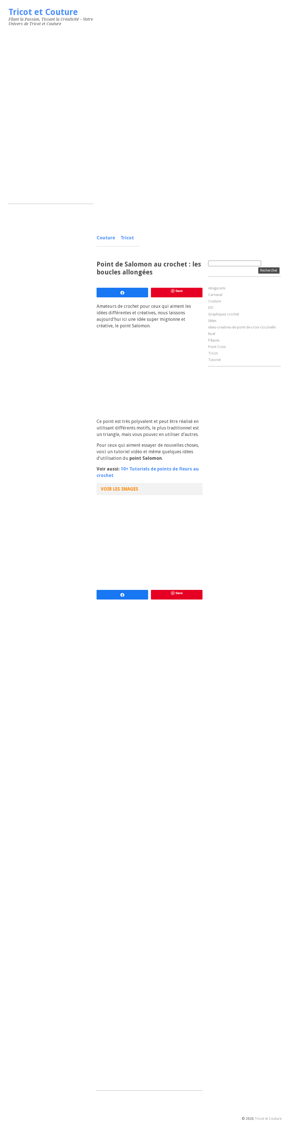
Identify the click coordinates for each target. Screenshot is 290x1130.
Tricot (127, 237)
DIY (211, 308)
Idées (212, 321)
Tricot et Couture (43, 12)
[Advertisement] (50, 114)
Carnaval (215, 295)
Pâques (213, 340)
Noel (211, 334)
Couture (106, 237)
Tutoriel (214, 360)
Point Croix (217, 347)
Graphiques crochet (223, 314)
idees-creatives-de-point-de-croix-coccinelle (242, 327)
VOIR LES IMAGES (119, 489)
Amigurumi (216, 288)
